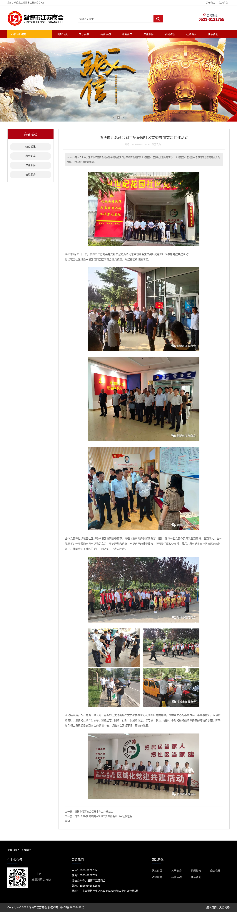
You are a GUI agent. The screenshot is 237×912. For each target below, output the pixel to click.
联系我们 (213, 34)
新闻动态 (170, 34)
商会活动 (105, 34)
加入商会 (223, 2)
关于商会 (210, 2)
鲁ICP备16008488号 (72, 907)
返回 (67, 821)
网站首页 (62, 34)
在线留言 (191, 34)
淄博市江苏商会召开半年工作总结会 (94, 811)
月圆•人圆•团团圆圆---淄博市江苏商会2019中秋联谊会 (103, 816)
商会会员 (127, 34)
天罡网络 (26, 850)
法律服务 (148, 34)
